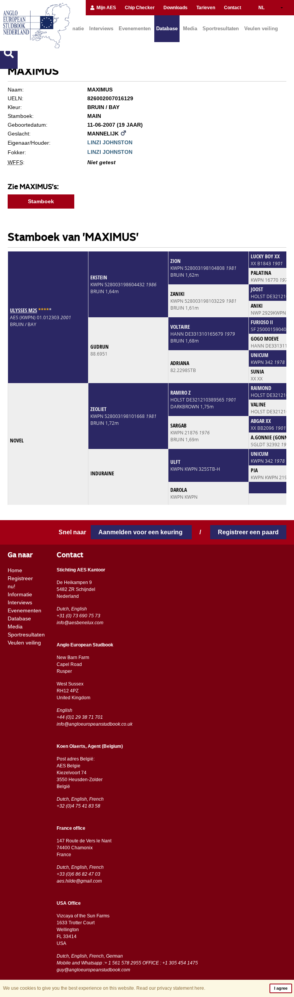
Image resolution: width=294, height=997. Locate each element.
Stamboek (41, 201)
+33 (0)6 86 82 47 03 (78, 874)
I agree (280, 988)
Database (167, 28)
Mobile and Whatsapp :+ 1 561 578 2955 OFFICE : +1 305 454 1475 (127, 963)
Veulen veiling (261, 28)
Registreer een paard (248, 532)
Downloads (175, 7)
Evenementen (135, 28)
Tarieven (205, 7)
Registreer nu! (20, 582)
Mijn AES (105, 7)
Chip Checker (140, 7)
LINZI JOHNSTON (109, 142)
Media (190, 28)
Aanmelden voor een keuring (141, 532)
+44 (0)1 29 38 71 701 (80, 717)
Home (15, 570)
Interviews (101, 28)
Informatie (20, 594)
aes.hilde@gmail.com (79, 881)
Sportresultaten (221, 28)
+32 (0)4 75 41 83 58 (78, 806)
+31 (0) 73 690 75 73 (78, 615)
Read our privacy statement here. (170, 988)
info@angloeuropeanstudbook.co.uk (94, 724)
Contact (232, 7)
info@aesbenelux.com (80, 622)
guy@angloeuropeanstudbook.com (93, 970)
